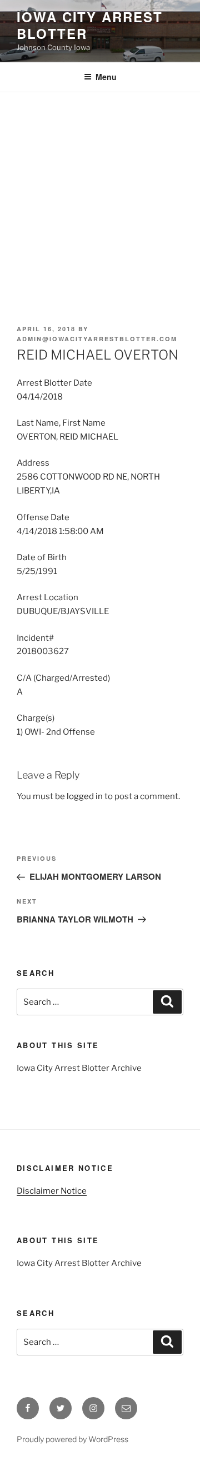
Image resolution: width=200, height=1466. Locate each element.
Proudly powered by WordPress (72, 1439)
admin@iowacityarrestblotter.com (97, 339)
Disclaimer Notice (52, 1191)
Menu (106, 76)
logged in (85, 796)
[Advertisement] (100, 198)
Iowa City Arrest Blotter (90, 25)
